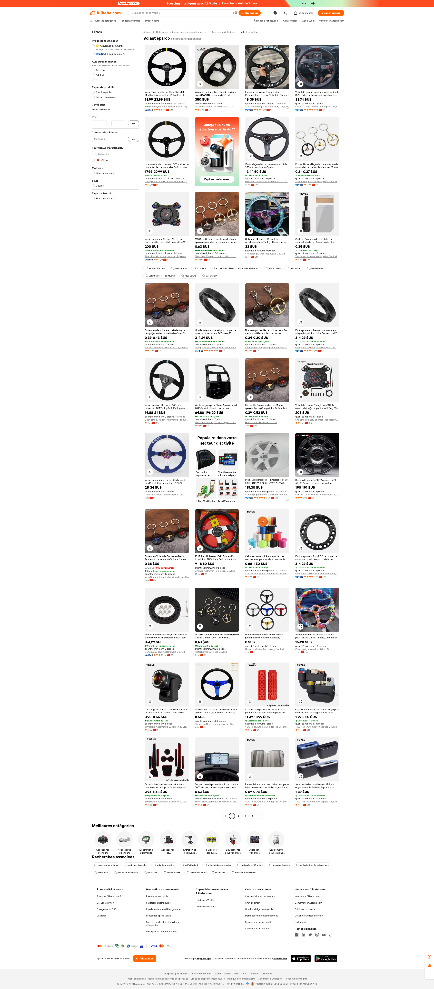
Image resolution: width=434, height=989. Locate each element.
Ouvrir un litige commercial (259, 909)
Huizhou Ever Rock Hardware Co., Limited (166, 347)
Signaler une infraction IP (258, 922)
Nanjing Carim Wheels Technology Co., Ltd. (317, 494)
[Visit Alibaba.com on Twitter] (310, 935)
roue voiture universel (245, 872)
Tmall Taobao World (200, 973)
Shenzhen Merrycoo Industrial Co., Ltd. (215, 256)
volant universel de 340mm (162, 276)
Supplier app (204, 958)
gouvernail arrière (281, 865)
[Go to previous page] (225, 816)
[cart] (286, 13)
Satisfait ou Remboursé (158, 902)
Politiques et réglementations (161, 931)
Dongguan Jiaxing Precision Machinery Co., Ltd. (217, 347)
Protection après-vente (158, 915)
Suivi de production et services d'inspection (162, 923)
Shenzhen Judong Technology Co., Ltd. (215, 422)
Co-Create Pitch (105, 902)
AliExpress (168, 973)
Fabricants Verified (205, 900)
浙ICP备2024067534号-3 (303, 984)
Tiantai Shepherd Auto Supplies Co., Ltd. (316, 181)
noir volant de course (127, 872)
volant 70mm (180, 268)
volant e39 (220, 872)
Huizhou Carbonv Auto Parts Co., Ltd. (214, 106)
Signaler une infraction (257, 928)
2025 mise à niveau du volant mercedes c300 (237, 268)
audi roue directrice (137, 865)
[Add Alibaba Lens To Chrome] (144, 958)
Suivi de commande (305, 909)
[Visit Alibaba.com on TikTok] (331, 935)
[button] (235, 13)
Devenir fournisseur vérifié (309, 915)
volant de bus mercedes (219, 865)
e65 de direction (157, 268)
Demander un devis (206, 906)
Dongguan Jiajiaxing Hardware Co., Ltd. (315, 347)
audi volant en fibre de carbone (314, 865)
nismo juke (102, 872)
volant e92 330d (197, 872)
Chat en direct (252, 902)
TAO (243, 973)
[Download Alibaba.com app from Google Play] (325, 958)
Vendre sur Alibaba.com (307, 896)
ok (133, 123)
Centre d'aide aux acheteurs (260, 896)
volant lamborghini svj (107, 865)
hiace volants (316, 268)
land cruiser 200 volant (252, 865)
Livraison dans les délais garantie (163, 909)
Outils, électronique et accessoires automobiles (181, 32)
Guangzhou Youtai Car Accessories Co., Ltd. (167, 181)
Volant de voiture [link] (249, 32)
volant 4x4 (152, 872)
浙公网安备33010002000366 (272, 984)
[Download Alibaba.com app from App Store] (301, 958)
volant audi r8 (173, 872)
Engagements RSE (106, 909)
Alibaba (147, 32)
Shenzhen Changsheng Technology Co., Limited (267, 347)
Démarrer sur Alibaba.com (308, 902)
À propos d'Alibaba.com (110, 889)
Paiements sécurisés (157, 896)
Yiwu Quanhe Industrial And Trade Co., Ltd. (167, 577)
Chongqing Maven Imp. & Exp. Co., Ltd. (265, 253)
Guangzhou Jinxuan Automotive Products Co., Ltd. (167, 419)
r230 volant (190, 276)
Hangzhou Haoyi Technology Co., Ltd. (164, 494)
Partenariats (301, 922)
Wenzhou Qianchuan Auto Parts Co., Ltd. (266, 181)
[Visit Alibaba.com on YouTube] (324, 935)
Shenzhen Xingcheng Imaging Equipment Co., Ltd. (167, 256)
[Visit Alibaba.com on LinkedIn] (303, 935)
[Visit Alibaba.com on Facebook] (297, 935)
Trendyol (253, 973)
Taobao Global (231, 973)
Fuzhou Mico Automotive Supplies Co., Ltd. (317, 106)
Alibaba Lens (112, 958)
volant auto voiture (166, 865)
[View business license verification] (247, 984)
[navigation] (115, 424)
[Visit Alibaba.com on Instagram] (317, 935)
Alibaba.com (280, 958)
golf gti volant (191, 865)
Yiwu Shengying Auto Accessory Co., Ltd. (166, 106)
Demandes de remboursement (261, 915)
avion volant (211, 276)
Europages (266, 973)
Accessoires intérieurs (223, 32)
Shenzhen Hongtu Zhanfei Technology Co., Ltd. (317, 419)
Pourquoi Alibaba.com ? (109, 896)
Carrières (101, 915)
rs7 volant (296, 268)
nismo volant (275, 268)
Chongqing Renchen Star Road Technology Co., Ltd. (267, 494)
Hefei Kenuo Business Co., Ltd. (261, 422)
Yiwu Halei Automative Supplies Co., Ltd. (316, 256)
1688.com (182, 973)
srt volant (201, 268)
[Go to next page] (259, 816)
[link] (429, 956)
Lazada (217, 973)
